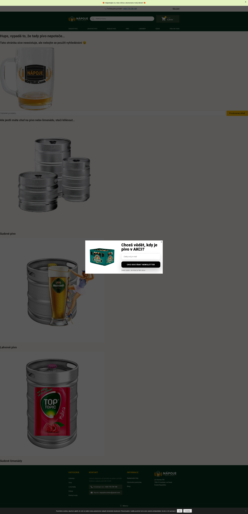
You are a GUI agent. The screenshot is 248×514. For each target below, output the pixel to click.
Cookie (187, 511)
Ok (180, 511)
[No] (246, 511)
